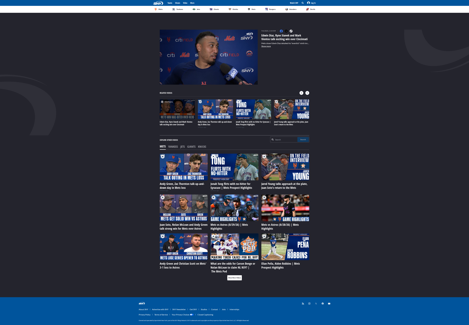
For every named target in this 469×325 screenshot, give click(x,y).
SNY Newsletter (179, 309)
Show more (266, 46)
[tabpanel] (234, 217)
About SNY (143, 309)
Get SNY (193, 309)
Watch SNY (294, 3)
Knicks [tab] (202, 147)
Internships (234, 309)
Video (185, 3)
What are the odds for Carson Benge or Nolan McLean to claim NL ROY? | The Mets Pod (233, 267)
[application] (209, 57)
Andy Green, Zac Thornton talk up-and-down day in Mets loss (182, 186)
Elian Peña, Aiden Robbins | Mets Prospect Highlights (280, 265)
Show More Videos (234, 278)
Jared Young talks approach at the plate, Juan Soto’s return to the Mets (284, 186)
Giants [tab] (191, 147)
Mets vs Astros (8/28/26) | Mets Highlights (280, 226)
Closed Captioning (205, 314)
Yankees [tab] (173, 147)
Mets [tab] (163, 146)
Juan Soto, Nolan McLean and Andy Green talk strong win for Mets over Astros (184, 226)
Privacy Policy (144, 314)
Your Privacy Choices (180, 314)
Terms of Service (161, 314)
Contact (214, 309)
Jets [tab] (182, 147)
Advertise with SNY (160, 309)
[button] (311, 3)
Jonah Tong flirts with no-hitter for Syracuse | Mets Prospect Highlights (231, 186)
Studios (204, 309)
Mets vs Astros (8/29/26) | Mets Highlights (229, 226)
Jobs (224, 309)
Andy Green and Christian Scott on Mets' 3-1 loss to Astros (183, 265)
